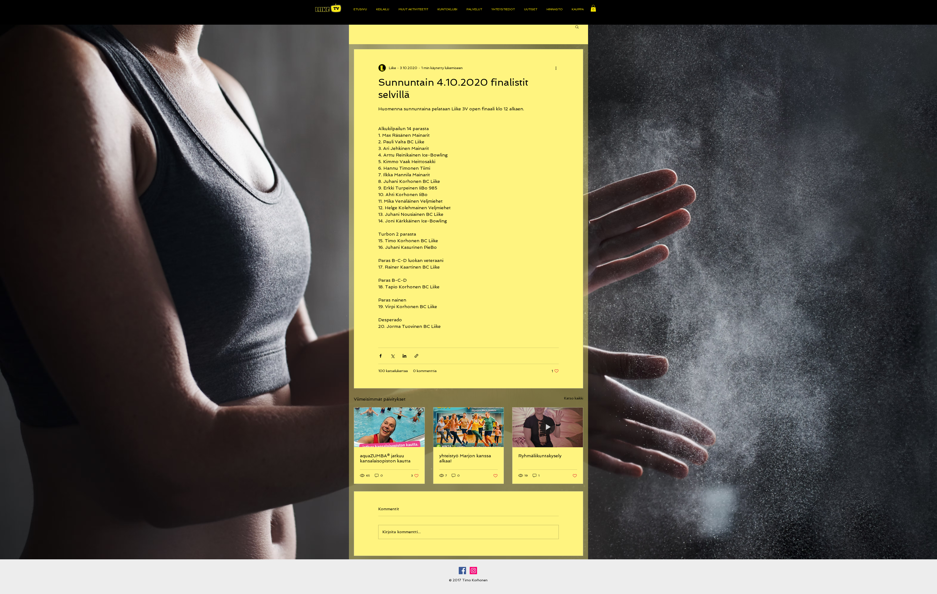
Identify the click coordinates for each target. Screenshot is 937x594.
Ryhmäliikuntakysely (539, 455)
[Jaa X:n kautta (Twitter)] (392, 356)
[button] (593, 8)
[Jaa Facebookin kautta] (380, 356)
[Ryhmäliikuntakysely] (547, 427)
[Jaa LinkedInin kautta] (404, 356)
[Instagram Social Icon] (473, 570)
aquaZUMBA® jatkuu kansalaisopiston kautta (385, 458)
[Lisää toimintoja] (556, 68)
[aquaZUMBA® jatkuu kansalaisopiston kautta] (389, 427)
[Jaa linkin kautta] (416, 356)
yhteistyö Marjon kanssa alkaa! (465, 458)
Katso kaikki (573, 398)
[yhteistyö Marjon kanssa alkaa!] (468, 427)
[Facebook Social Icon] (462, 570)
